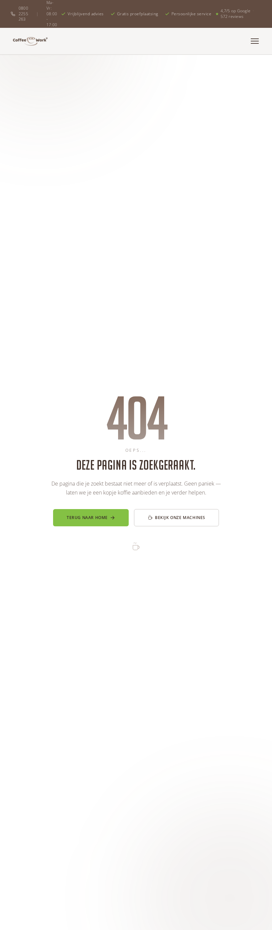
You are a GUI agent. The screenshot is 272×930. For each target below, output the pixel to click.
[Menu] (254, 41)
